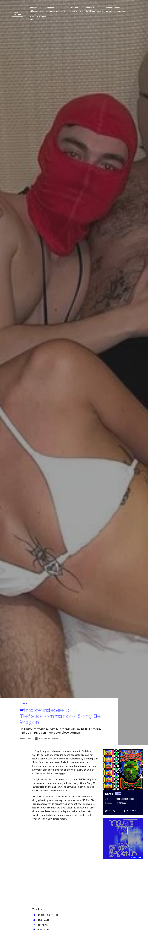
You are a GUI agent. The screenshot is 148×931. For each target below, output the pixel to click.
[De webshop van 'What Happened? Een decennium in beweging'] (123, 838)
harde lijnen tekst (83, 811)
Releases (24, 703)
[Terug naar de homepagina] (17, 13)
